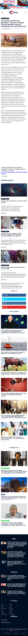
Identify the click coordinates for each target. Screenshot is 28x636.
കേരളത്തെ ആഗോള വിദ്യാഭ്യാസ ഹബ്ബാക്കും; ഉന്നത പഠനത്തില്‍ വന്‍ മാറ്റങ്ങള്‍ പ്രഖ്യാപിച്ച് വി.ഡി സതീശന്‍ (16, 592)
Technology (11, 614)
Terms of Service (6, 633)
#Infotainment (5, 176)
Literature (3, 613)
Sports (10, 607)
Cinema (10, 613)
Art (1, 610)
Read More (3, 213)
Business (11, 608)
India (2, 607)
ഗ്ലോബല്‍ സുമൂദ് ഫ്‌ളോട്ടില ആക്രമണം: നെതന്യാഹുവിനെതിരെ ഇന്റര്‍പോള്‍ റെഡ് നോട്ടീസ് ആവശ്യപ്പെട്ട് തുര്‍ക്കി (17, 585)
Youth (10, 611)
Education (11, 610)
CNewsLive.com (14, 630)
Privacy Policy (16, 633)
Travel (10, 605)
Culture (2, 611)
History (10, 604)
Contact (23, 633)
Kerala (2, 605)
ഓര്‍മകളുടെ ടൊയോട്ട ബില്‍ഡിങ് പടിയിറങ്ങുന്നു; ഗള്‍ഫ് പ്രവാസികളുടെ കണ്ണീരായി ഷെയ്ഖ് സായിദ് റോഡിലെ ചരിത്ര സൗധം (13, 498)
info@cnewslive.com (5, 622)
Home (2, 604)
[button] (4, 12)
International (3, 608)
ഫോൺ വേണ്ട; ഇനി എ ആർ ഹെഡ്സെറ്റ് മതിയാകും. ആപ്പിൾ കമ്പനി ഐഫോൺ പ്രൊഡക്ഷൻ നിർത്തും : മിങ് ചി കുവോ (11, 235)
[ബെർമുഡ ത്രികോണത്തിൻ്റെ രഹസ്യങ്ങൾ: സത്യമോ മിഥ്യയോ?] (14, 190)
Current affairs (4, 614)
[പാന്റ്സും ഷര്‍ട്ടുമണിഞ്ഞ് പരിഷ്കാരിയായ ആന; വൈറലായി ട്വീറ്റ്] (14, 256)
